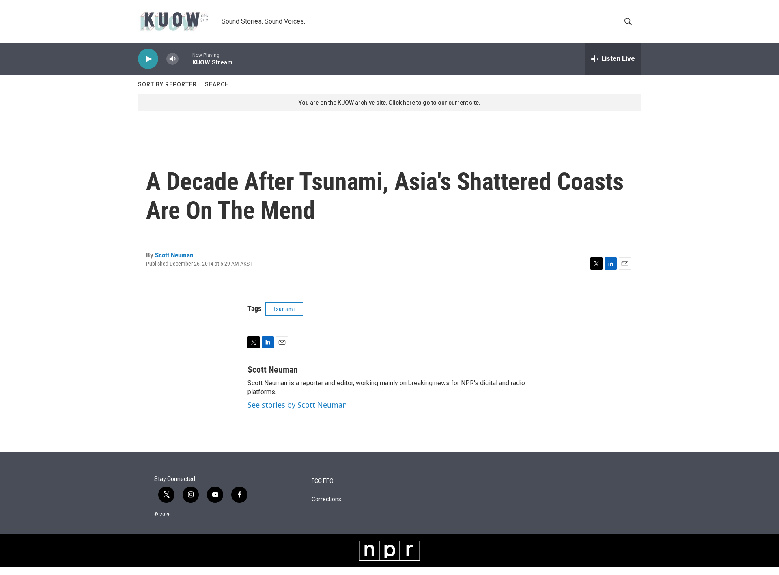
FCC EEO (323, 481)
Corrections (326, 499)
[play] (148, 59)
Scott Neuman (174, 255)
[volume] (172, 59)
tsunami (284, 309)
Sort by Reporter (167, 84)
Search (217, 84)
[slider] (185, 58)
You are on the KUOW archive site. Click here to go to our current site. (389, 102)
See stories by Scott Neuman (297, 405)
